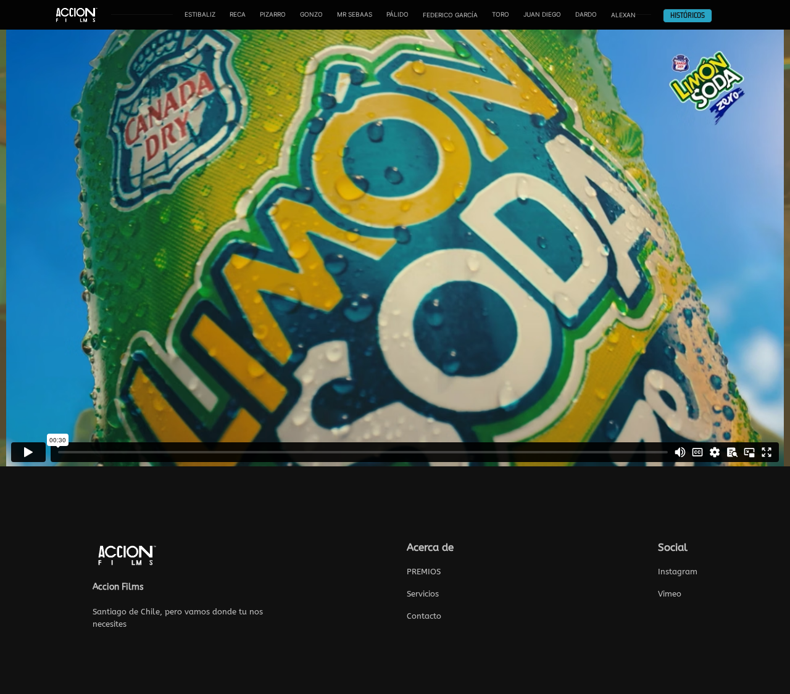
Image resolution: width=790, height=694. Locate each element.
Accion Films (118, 587)
